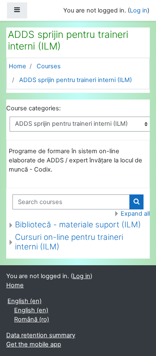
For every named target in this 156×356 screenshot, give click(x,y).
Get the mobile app (33, 344)
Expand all (135, 213)
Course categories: (33, 108)
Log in (138, 10)
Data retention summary (40, 335)
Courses (49, 66)
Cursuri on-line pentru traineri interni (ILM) (69, 241)
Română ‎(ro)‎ (31, 319)
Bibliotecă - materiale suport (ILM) (78, 224)
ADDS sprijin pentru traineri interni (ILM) (75, 80)
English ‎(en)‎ (24, 301)
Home (17, 66)
